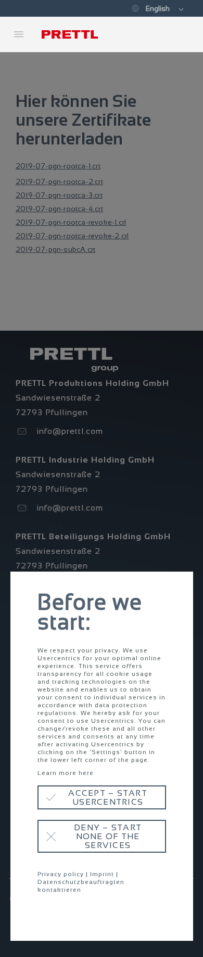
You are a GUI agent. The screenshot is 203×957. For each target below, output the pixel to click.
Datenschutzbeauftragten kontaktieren (80, 885)
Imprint (102, 874)
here (86, 773)
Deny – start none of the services (108, 836)
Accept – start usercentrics (107, 797)
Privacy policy (60, 874)
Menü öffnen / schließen (18, 34)
